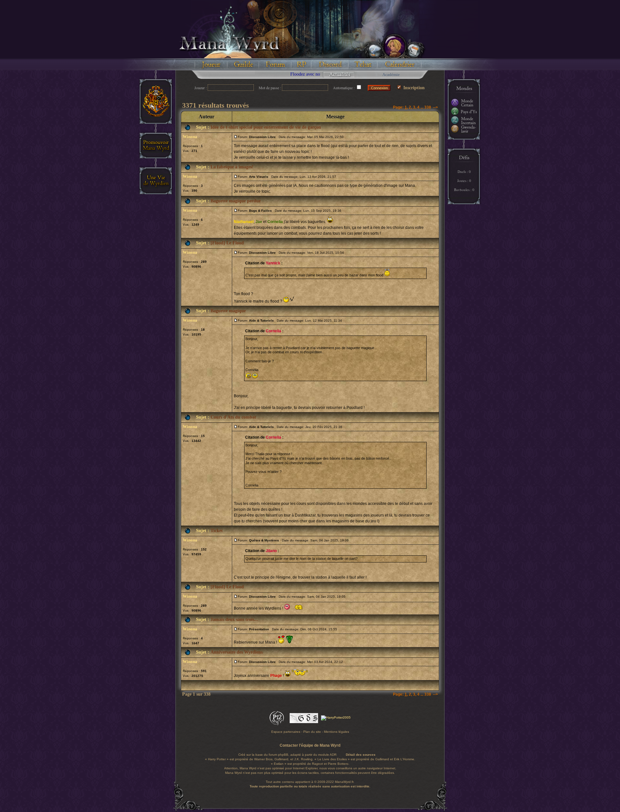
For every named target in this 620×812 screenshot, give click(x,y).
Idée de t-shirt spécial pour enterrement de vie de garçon (266, 127)
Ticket (217, 530)
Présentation (259, 629)
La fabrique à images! (232, 167)
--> (435, 107)
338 (427, 107)
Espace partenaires (285, 731)
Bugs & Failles (260, 210)
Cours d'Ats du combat (233, 417)
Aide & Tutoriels (261, 320)
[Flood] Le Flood (227, 242)
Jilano (271, 551)
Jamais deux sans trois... (234, 619)
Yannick (273, 263)
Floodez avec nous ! (233, 74)
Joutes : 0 (464, 180)
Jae (258, 221)
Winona (190, 136)
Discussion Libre (262, 137)
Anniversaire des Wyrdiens (237, 652)
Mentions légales (336, 731)
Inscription (413, 87)
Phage (276, 675)
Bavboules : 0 (464, 189)
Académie (391, 74)
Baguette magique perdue (236, 200)
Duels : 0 (464, 171)
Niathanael (243, 221)
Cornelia (275, 221)
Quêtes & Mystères (264, 540)
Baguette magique (228, 310)
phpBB (283, 754)
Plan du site (312, 731)
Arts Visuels (258, 176)
